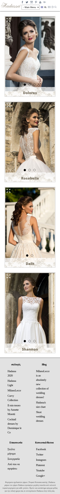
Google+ (40, 475)
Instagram (41, 459)
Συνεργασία (14, 458)
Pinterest (40, 465)
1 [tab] (25, 85)
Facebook (41, 449)
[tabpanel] (30, 54)
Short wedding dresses (40, 416)
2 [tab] (30, 85)
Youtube (40, 470)
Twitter (39, 454)
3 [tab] (34, 85)
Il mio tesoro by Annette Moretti (14, 410)
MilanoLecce (14, 390)
